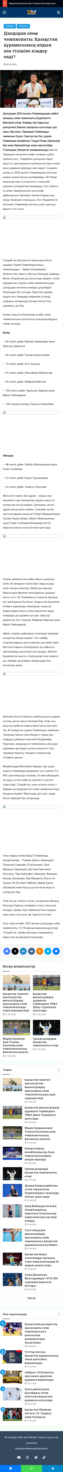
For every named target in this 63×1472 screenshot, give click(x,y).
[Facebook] (6, 951)
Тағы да (31, 1298)
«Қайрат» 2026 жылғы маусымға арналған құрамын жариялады (39, 1376)
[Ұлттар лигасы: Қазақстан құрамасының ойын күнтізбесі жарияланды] (12, 1356)
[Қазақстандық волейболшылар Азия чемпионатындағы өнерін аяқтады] (12, 1153)
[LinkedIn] (23, 951)
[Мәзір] (4, 14)
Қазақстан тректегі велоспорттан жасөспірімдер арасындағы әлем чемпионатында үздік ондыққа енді (16, 1002)
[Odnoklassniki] (39, 951)
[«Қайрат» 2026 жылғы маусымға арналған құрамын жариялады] (12, 1377)
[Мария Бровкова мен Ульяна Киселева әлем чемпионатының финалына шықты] (16, 1027)
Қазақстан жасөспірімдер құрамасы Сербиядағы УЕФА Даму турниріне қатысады (45, 1002)
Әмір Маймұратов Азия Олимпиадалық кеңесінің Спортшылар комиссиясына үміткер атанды (41, 1213)
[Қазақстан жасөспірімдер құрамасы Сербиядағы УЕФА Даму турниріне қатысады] (46, 982)
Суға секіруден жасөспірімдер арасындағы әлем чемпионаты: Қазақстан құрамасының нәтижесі (41, 1237)
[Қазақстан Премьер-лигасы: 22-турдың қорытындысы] (12, 1414)
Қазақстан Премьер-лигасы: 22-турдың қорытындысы (38, 1413)
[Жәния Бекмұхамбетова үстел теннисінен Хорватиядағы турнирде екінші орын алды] (12, 1190)
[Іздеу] (58, 14)
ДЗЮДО (10, 26)
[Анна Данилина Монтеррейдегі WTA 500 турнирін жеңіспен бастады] (12, 1279)
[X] (15, 951)
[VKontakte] (31, 951)
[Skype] (47, 951)
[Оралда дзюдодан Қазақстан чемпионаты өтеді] (46, 1027)
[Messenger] (56, 951)
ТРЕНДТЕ (23, 26)
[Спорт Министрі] (31, 12)
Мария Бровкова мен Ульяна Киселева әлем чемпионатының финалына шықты (16, 1045)
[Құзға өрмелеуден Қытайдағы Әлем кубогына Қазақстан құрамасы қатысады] (12, 1394)
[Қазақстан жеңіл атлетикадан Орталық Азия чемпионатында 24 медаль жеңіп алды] (12, 1259)
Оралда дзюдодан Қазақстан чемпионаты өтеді (46, 1042)
